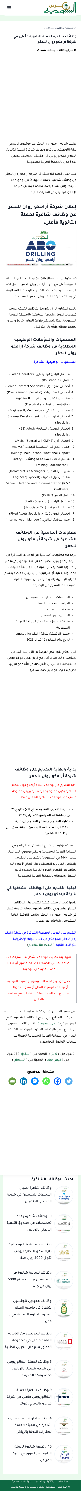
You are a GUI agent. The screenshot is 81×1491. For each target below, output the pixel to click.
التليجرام (19, 1060)
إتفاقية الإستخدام (44, 1482)
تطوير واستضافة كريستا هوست (27, 1487)
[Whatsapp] (46, 1081)
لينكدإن (25, 1054)
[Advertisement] (40, 99)
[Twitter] (69, 1081)
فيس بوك (54, 1060)
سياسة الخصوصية (21, 1482)
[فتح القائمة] (10, 7)
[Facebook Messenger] (35, 1081)
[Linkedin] (23, 1081)
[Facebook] (57, 1081)
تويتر (54, 1054)
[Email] (12, 1081)
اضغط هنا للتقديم (40, 945)
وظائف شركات (46, 50)
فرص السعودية (49, 1024)
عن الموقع (63, 1482)
